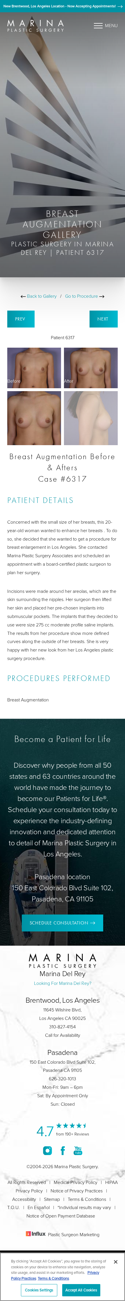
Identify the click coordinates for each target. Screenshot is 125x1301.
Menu (111, 25)
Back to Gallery (41, 296)
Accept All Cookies (81, 1290)
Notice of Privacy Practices (77, 1190)
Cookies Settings (39, 1290)
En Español (39, 1207)
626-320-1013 (62, 1078)
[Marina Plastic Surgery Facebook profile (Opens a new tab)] (63, 1150)
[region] (62, 1277)
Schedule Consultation (59, 923)
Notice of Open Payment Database (60, 1216)
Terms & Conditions (87, 1199)
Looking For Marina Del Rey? (62, 983)
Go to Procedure (82, 296)
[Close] (115, 1261)
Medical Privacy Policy (75, 1182)
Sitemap (52, 1199)
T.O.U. (13, 1207)
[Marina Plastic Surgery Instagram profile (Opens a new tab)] (47, 1150)
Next (103, 319)
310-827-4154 (62, 1026)
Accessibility (24, 1199)
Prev (21, 319)
